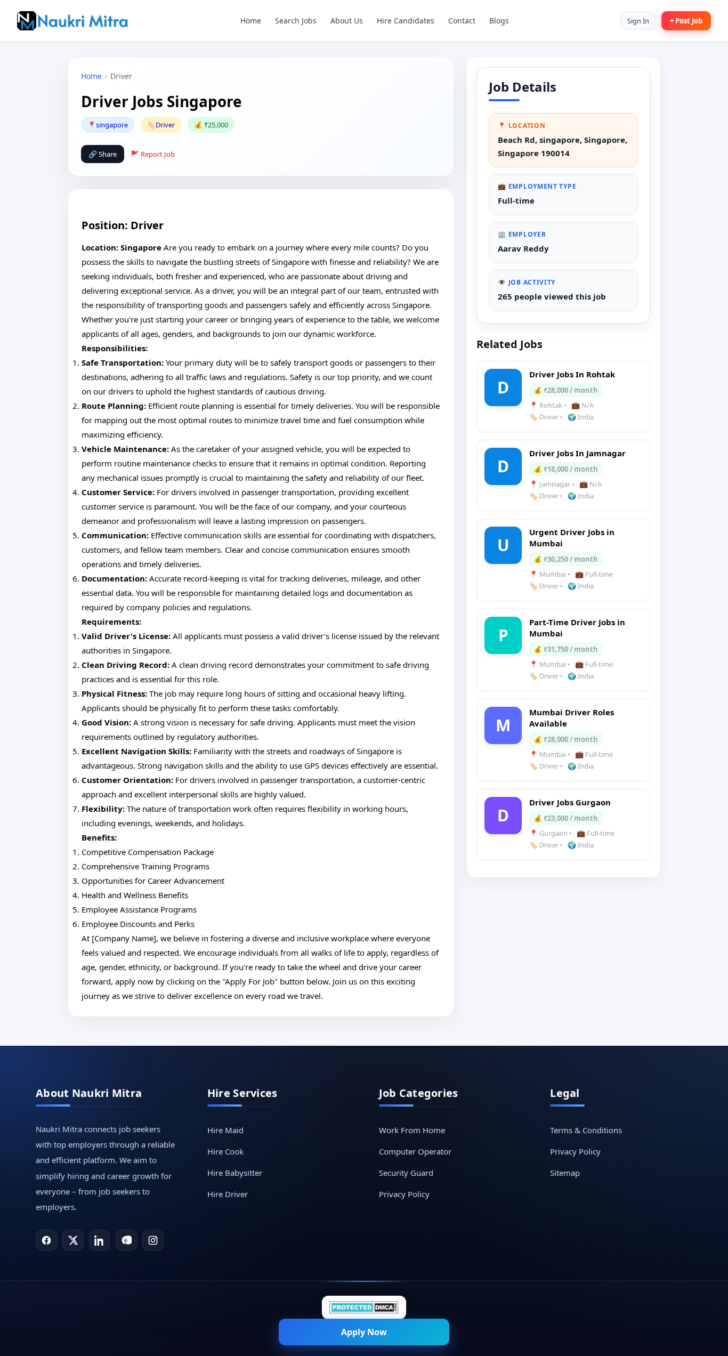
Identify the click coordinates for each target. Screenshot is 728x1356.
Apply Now (364, 1332)
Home (250, 20)
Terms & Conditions (586, 1130)
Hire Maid (225, 1130)
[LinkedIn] (99, 1240)
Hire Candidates (405, 20)
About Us (346, 20)
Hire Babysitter (234, 1172)
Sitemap (565, 1172)
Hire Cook (225, 1151)
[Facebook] (46, 1240)
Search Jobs (296, 20)
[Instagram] (153, 1240)
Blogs (499, 20)
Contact (461, 20)
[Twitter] (73, 1240)
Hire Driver (227, 1194)
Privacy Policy (404, 1194)
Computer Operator (415, 1151)
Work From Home (412, 1130)
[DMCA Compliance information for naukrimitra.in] (364, 1307)
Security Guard (406, 1172)
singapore (112, 125)
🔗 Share (102, 154)
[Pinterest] (126, 1240)
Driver (165, 125)
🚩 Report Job (153, 154)
